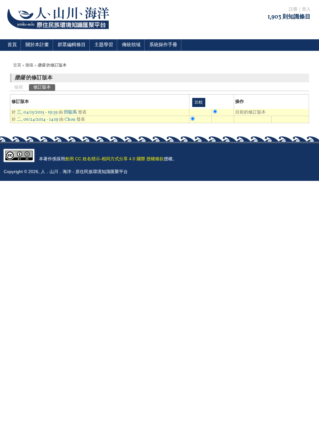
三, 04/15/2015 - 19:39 (37, 112)
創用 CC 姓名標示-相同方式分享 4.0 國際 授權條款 (114, 158)
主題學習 (103, 45)
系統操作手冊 (163, 45)
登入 (306, 9)
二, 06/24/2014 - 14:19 (37, 120)
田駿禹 (70, 112)
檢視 (18, 87)
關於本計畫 (37, 45)
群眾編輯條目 (72, 45)
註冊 (293, 9)
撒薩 (29, 65)
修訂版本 (44, 87)
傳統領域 (131, 45)
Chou (69, 120)
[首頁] (59, 33)
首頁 (12, 45)
